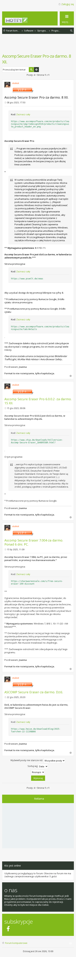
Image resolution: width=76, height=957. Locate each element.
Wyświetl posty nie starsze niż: (26, 760)
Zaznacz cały (23, 114)
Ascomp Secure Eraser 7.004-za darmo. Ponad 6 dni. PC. (33, 542)
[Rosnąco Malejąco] (38, 772)
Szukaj (31, 69)
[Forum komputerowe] (40, 21)
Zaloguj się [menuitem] (67, 4)
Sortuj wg (33, 766)
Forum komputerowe (16, 943)
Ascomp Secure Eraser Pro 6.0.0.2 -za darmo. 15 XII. (38, 401)
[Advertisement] (39, 45)
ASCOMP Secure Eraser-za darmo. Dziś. (33, 692)
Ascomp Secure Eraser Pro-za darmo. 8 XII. (36, 97)
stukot (15, 83)
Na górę (71, 376)
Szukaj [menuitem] (71, 31)
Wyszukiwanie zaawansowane (36, 69)
